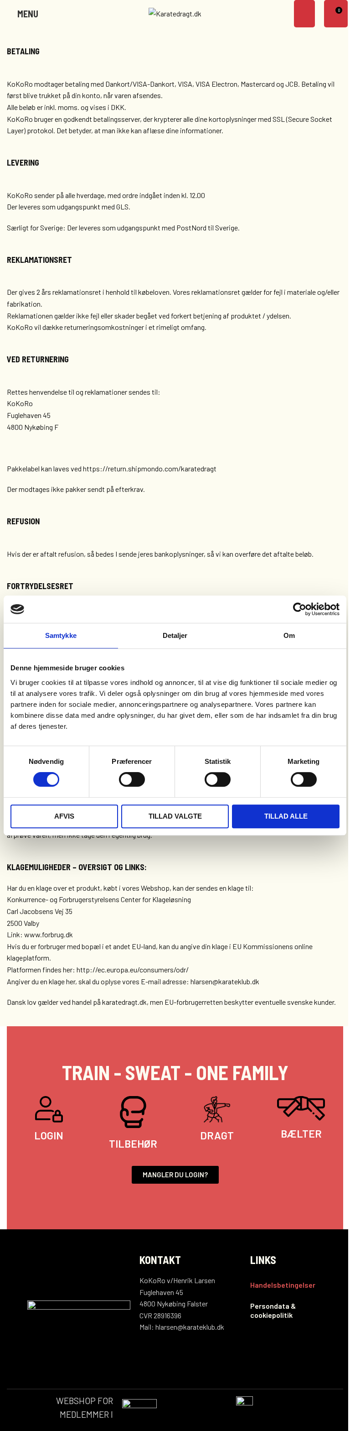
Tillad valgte (175, 816)
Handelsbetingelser (282, 1284)
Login (48, 1135)
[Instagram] (270, 1351)
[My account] (304, 14)
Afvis (64, 816)
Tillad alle (286, 816)
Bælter (301, 1133)
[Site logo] (175, 12)
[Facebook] (255, 1351)
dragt (217, 1135)
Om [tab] (289, 635)
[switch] (132, 779)
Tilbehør (133, 1143)
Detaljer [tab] (175, 635)
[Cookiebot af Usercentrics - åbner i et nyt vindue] (300, 609)
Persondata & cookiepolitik (273, 1310)
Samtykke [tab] (61, 635)
